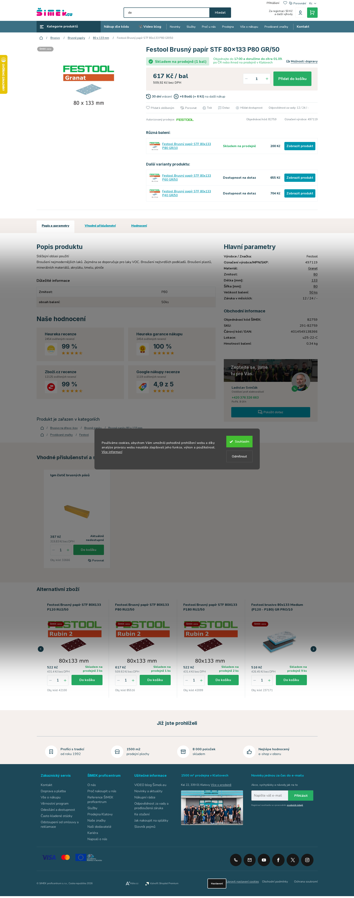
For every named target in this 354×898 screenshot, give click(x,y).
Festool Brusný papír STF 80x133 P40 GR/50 (186, 193)
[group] (75, 648)
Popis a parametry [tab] (55, 226)
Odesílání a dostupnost (58, 809)
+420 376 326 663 (245, 397)
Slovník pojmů (144, 826)
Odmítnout (239, 456)
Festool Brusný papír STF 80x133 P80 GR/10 (186, 146)
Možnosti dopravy (304, 61)
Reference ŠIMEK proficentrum (100, 799)
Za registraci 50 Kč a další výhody (281, 13)
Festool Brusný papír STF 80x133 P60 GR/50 (186, 178)
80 (315, 274)
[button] (65, 680)
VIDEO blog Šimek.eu (150, 785)
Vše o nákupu (51, 797)
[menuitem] (116, 26)
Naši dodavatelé (99, 826)
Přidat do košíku (292, 78)
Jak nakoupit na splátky (151, 820)
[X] (293, 860)
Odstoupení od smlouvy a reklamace (60, 824)
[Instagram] (307, 858)
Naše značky (96, 820)
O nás (91, 785)
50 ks (313, 292)
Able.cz (134, 883)
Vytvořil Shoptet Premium (164, 883)
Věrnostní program (55, 803)
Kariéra (92, 833)
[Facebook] (278, 858)
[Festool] (184, 119)
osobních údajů (295, 805)
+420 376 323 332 (236, 860)
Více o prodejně (221, 785)
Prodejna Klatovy (100, 814)
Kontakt (46, 785)
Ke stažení (142, 814)
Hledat (220, 12)
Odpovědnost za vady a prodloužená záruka (151, 805)
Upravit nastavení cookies (242, 882)
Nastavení (217, 883)
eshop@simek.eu (250, 860)
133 (314, 280)
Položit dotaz (273, 412)
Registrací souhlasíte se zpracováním (277, 805)
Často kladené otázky (56, 816)
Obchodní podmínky (275, 882)
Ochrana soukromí (306, 882)
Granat (313, 268)
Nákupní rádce (144, 797)
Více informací (112, 452)
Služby (92, 808)
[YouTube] (264, 858)
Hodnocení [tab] (139, 226)
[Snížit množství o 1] (246, 79)
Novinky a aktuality (148, 791)
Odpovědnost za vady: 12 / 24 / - (289, 108)
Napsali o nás (97, 839)
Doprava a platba (53, 791)
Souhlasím (242, 441)
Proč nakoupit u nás (101, 791)
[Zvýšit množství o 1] (267, 79)
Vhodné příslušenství (100, 226)
